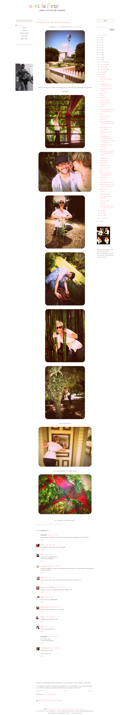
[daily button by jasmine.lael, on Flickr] (24, 39)
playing (64, 524)
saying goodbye (104, 158)
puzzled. (102, 107)
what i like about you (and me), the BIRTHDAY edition (106, 153)
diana (57, 27)
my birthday (57, 524)
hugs (101, 170)
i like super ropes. (104, 201)
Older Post (91, 691)
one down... (103, 191)
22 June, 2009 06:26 (55, 648)
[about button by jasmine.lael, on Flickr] (19, 25)
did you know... (104, 177)
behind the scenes (105, 194)
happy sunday (103, 189)
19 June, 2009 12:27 (60, 587)
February (103, 218)
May (101, 211)
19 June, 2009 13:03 (50, 597)
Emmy (42, 554)
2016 (100, 42)
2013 (100, 50)
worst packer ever (105, 165)
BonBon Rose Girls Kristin (48, 587)
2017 (100, 40)
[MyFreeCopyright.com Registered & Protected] (65, 709)
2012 (100, 52)
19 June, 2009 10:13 (52, 535)
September (103, 69)
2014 (100, 47)
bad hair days (103, 98)
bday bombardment (47, 524)
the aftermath (103, 160)
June (101, 77)
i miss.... (102, 114)
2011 (100, 55)
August (102, 72)
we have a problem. (105, 100)
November (103, 64)
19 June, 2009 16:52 (50, 617)
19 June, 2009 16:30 (54, 607)
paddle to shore (45, 607)
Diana (42, 545)
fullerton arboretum (75, 27)
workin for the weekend (106, 182)
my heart (102, 179)
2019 (100, 37)
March (102, 216)
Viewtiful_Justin (45, 648)
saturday (102, 95)
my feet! (102, 81)
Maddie (43, 597)
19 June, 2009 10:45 (50, 545)
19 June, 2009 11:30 (55, 566)
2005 (100, 221)
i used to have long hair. (106, 79)
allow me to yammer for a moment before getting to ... (107, 123)
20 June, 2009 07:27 (52, 636)
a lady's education (104, 116)
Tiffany (42, 617)
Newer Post (39, 691)
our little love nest (45, 566)
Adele (42, 577)
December (103, 62)
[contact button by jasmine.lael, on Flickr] (24, 31)
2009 (100, 60)
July (101, 74)
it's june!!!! (102, 203)
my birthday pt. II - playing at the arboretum (53, 22)
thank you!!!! (103, 149)
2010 (100, 57)
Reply (42, 540)
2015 (100, 45)
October (102, 67)
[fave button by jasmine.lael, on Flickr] (24, 34)
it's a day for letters (105, 168)
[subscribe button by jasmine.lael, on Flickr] (24, 36)
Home (65, 691)
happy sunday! (103, 93)
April (101, 213)
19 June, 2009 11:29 (50, 554)
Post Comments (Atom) (50, 694)
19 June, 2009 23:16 (49, 626)
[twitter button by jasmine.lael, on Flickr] (24, 28)
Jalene (42, 626)
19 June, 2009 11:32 (49, 577)
